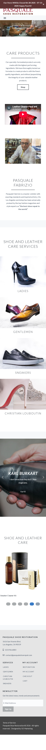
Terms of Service (9, 723)
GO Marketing (27, 728)
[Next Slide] (43, 476)
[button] (19, 34)
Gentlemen (8, 672)
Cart (25, 681)
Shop (23, 87)
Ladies (6, 667)
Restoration (29, 667)
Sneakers (7, 683)
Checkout (27, 676)
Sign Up (8, 709)
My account (28, 672)
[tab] (38, 604)
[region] (23, 28)
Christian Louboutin (8, 677)
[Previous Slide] (2, 476)
